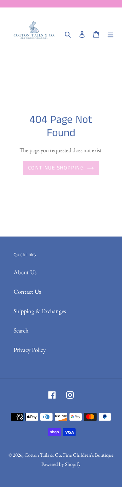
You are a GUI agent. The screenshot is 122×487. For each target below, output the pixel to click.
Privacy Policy (30, 350)
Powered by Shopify (61, 464)
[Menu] (110, 33)
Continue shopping (56, 168)
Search (21, 330)
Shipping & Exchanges (40, 311)
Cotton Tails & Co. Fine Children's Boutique (69, 455)
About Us (25, 272)
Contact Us (27, 291)
